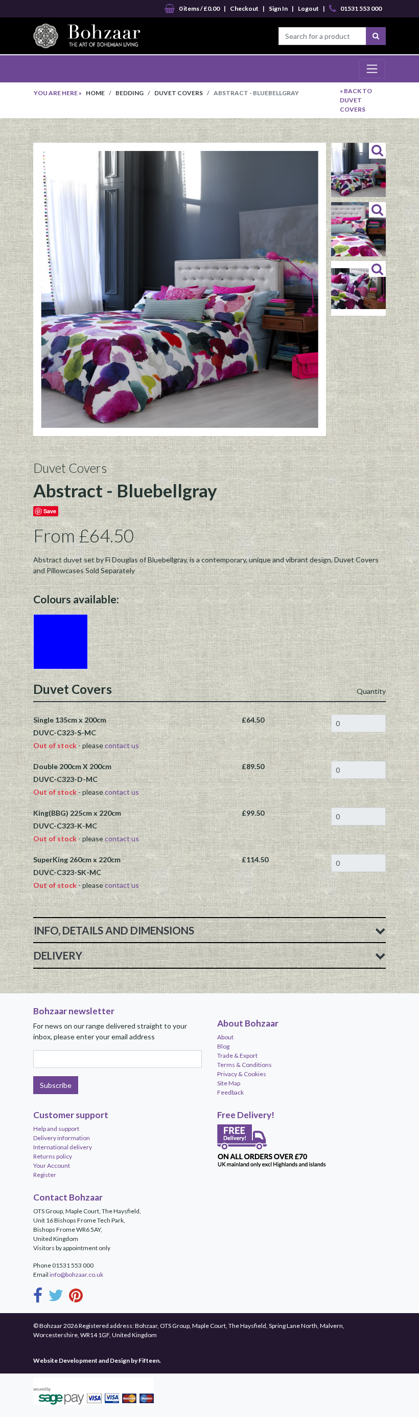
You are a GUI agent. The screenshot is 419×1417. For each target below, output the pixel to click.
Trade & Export (237, 1055)
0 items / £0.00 (199, 8)
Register (44, 1175)
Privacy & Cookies (241, 1074)
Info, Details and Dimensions (114, 930)
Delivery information (61, 1138)
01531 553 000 (361, 8)
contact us (122, 745)
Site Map (228, 1083)
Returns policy (52, 1156)
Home (95, 93)
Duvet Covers (178, 93)
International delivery (62, 1147)
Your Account (51, 1165)
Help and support (56, 1128)
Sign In (278, 8)
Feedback (230, 1092)
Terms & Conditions (244, 1065)
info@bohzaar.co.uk (76, 1274)
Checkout (244, 8)
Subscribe (56, 1085)
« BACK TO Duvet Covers (356, 100)
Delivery (58, 955)
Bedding (129, 93)
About (225, 1037)
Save (49, 511)
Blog (223, 1046)
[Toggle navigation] (372, 68)
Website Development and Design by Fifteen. (97, 1360)
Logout (308, 8)
